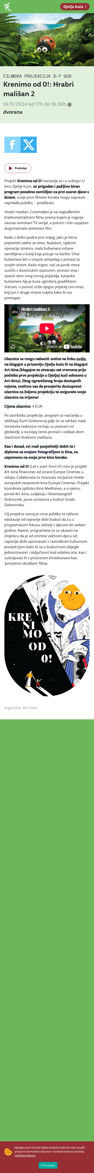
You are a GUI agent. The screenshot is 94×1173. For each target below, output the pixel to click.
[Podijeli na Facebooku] (12, 145)
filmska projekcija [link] (26, 76)
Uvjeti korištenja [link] (24, 1155)
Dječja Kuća (73, 6)
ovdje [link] (81, 358)
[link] (7, 6)
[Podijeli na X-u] (29, 145)
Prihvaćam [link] (48, 1165)
